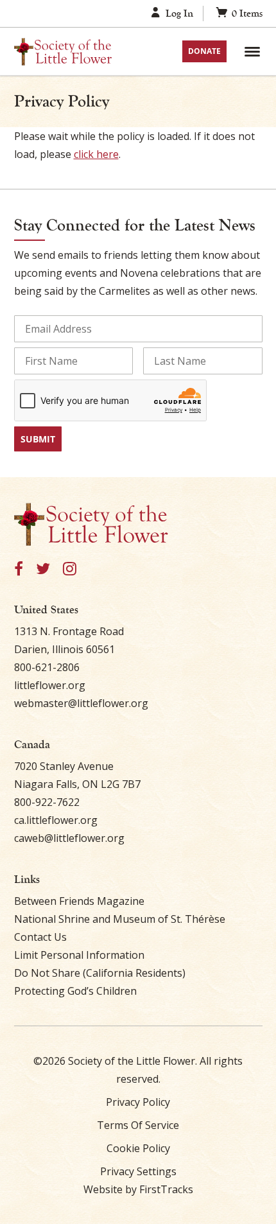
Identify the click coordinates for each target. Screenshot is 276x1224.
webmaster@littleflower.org (81, 703)
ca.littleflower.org (56, 820)
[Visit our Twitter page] (43, 569)
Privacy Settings (138, 1171)
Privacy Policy (138, 1102)
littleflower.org (49, 685)
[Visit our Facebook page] (18, 569)
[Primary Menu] (252, 51)
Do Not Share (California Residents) (99, 973)
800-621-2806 (47, 667)
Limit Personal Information (79, 955)
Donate (204, 51)
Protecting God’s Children (75, 991)
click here (96, 154)
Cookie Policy (138, 1148)
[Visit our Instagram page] (69, 569)
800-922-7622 (47, 802)
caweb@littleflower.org (69, 838)
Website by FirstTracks (138, 1189)
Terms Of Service (138, 1125)
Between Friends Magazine (79, 901)
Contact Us (40, 937)
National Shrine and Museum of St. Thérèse (119, 919)
